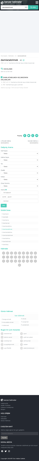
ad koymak (25, 341)
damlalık (5, 217)
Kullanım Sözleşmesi (7, 407)
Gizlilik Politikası (5, 405)
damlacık (6, 214)
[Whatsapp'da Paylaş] (32, 135)
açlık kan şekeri (27, 337)
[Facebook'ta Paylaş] (24, 135)
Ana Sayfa (4, 56)
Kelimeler (11, 56)
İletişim (3, 409)
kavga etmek (7, 319)
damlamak (6, 223)
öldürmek (6, 325)
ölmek (24, 319)
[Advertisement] (19, 31)
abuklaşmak (7, 341)
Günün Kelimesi (5, 420)
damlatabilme (7, 226)
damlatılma (6, 238)
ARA (34, 7)
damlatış (5, 244)
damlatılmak (7, 241)
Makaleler (4, 418)
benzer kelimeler (13, 2)
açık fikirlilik (6, 348)
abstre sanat (7, 337)
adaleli (24, 344)
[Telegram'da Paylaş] (36, 135)
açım (24, 333)
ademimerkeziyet (27, 348)
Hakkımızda (4, 403)
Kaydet (4, 437)
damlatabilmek (22, 56)
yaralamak (25, 325)
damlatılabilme (7, 232)
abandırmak (7, 333)
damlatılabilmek (8, 235)
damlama (6, 220)
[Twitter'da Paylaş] (28, 135)
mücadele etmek (8, 322)
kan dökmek (19, 316)
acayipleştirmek (8, 344)
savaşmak (25, 322)
